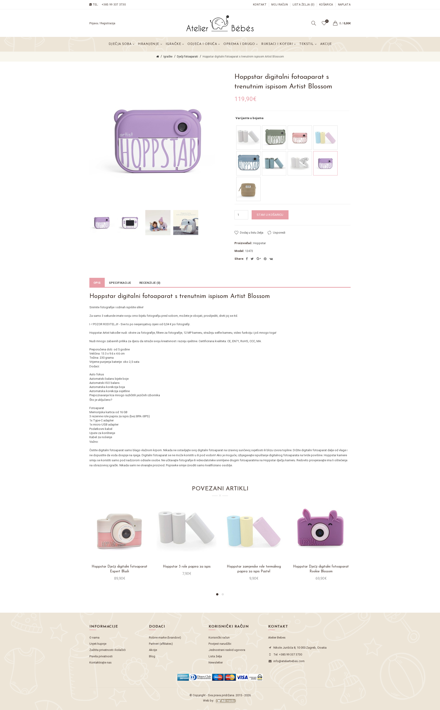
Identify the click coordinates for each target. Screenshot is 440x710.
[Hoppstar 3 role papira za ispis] (248, 138)
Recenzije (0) (149, 282)
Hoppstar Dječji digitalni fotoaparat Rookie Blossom (321, 569)
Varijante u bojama (250, 118)
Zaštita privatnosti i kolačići (107, 650)
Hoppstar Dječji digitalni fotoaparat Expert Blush (119, 569)
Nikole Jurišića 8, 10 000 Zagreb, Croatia (300, 647)
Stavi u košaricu (270, 214)
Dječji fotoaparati (187, 56)
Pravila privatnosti (101, 656)
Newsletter (216, 662)
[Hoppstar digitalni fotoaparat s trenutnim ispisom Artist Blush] (300, 138)
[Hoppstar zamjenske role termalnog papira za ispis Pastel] (325, 138)
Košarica (326, 4)
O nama (94, 637)
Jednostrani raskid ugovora (227, 650)
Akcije (326, 44)
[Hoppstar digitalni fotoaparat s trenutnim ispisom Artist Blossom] (325, 163)
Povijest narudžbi (220, 643)
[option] (102, 222)
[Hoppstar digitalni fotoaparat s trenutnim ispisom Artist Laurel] (274, 138)
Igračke (167, 56)
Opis (97, 282)
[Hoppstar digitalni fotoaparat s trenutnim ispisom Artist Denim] (248, 163)
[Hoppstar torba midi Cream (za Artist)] (248, 189)
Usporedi (279, 232)
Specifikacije (120, 282)
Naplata (344, 4)
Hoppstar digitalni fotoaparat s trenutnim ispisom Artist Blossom (243, 56)
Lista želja (215, 656)
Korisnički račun (219, 637)
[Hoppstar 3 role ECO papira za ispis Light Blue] (274, 163)
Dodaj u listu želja (251, 232)
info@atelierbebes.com (289, 661)
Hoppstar (259, 243)
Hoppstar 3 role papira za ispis (187, 566)
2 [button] (223, 594)
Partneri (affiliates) (161, 643)
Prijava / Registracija (102, 23)
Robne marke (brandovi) (165, 637)
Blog (152, 656)
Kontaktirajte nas (100, 662)
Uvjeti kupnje (97, 643)
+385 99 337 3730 (114, 4)
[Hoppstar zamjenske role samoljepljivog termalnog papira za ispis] (300, 163)
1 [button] (217, 594)
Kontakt (260, 4)
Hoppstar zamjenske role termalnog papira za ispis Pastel (254, 569)
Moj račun (279, 4)
